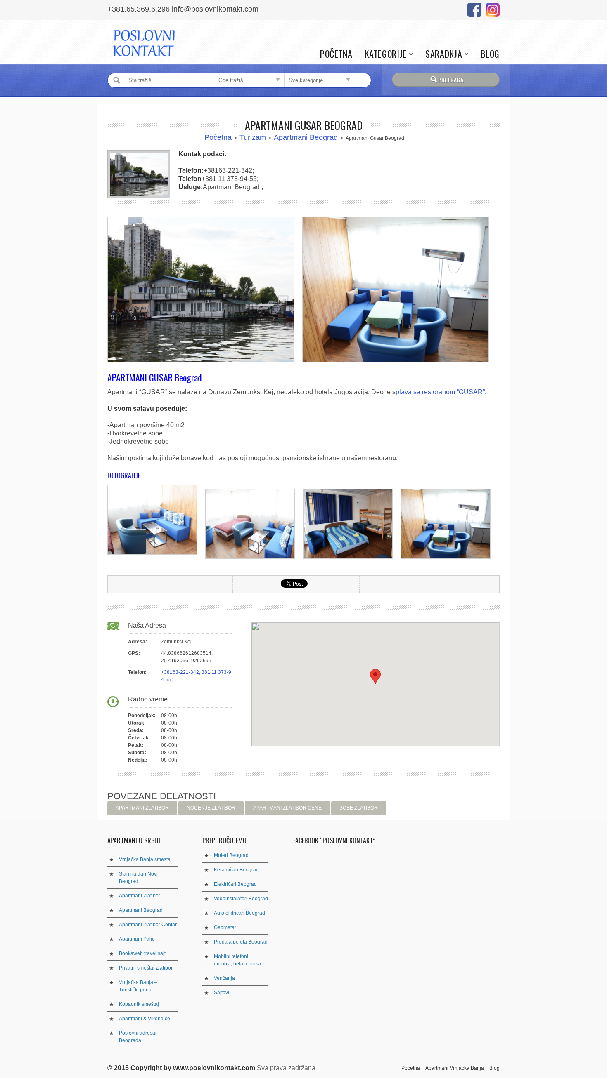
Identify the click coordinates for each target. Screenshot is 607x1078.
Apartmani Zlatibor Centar (148, 924)
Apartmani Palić (136, 939)
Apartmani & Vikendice (144, 1019)
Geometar (225, 927)
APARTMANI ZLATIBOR (142, 808)
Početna (336, 54)
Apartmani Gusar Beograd (304, 125)
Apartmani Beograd (306, 137)
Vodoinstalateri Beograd (241, 898)
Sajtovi (221, 993)
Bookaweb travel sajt (142, 953)
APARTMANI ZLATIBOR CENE (287, 808)
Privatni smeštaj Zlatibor (146, 968)
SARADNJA (443, 54)
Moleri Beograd (231, 855)
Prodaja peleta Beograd (241, 942)
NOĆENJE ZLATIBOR (211, 808)
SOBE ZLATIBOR (358, 808)
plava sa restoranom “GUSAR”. (441, 391)
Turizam (252, 137)
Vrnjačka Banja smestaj (145, 859)
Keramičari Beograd (236, 870)
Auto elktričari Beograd (239, 913)
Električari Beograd (235, 884)
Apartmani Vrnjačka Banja (454, 1068)
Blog (490, 54)
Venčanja (224, 978)
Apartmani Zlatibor (139, 896)
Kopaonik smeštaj (139, 1004)
